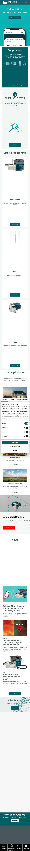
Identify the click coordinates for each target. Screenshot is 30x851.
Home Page (5, 604)
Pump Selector (26, 848)
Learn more (14, 17)
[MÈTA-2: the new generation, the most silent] (15, 670)
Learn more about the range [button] (15, 85)
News (4, 672)
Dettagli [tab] (12, 399)
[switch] (26, 428)
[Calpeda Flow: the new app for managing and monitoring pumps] (15, 601)
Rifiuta (15, 450)
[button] (26, 2)
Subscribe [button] (14, 748)
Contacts (4, 848)
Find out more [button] (15, 464)
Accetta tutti (15, 442)
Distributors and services (11, 849)
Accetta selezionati (15, 446)
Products (19, 848)
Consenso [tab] (4, 399)
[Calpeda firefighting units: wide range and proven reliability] (15, 636)
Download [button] (14, 810)
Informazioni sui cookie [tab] (22, 399)
